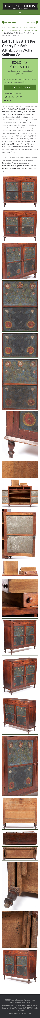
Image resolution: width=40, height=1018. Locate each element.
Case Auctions (20, 6)
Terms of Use (26, 1013)
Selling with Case (20, 87)
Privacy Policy (14, 1013)
